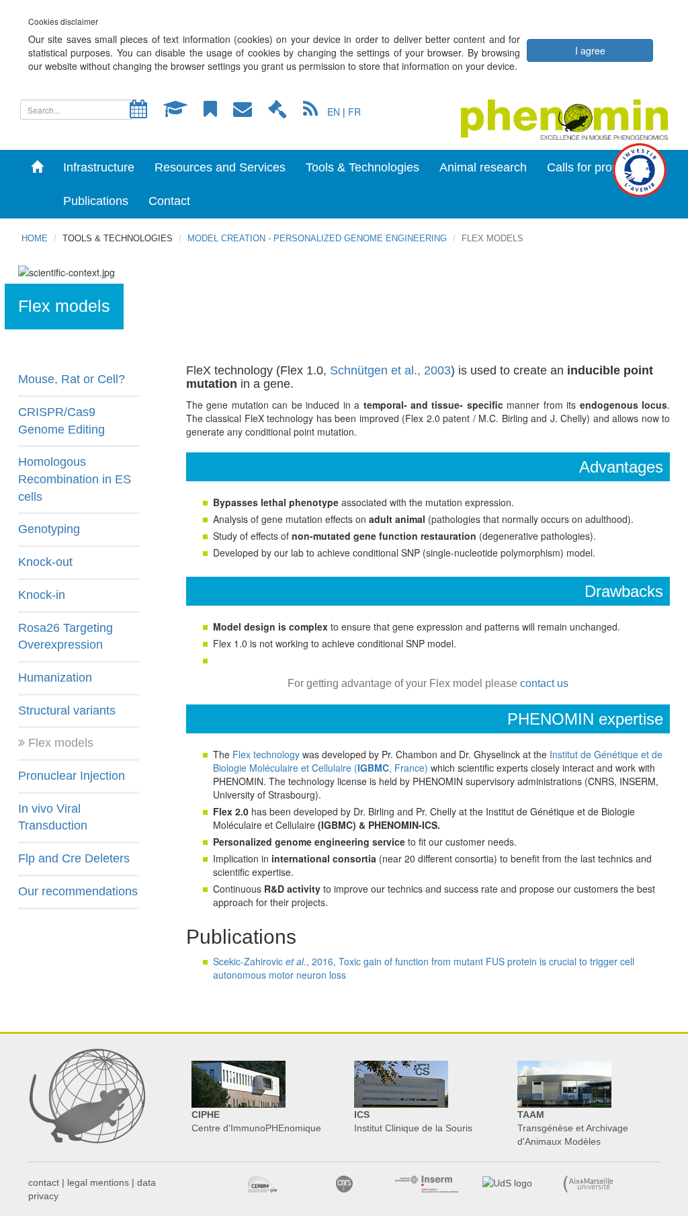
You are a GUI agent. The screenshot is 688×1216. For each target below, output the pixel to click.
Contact (169, 201)
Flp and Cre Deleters (74, 858)
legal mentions (98, 1182)
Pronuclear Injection (71, 775)
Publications (95, 201)
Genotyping (49, 529)
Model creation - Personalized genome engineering (317, 238)
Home (35, 238)
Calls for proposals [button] (597, 167)
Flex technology (266, 754)
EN (333, 111)
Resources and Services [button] (220, 167)
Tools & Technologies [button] (362, 167)
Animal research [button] (483, 167)
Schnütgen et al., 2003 (390, 370)
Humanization (55, 677)
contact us (544, 683)
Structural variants (67, 710)
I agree (590, 50)
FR (354, 111)
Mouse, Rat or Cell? (71, 379)
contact (43, 1182)
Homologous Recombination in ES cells (74, 479)
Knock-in (41, 595)
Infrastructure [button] (98, 167)
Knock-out (45, 562)
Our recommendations (78, 891)
